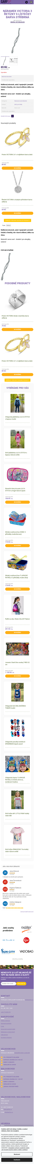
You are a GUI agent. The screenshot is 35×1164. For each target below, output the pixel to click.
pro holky (19, 104)
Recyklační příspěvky (6, 1037)
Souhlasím (17, 1160)
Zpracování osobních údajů (8, 1029)
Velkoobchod (4, 1034)
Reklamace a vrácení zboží (8, 1032)
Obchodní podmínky (6, 1023)
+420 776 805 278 (5, 1012)
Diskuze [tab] (8, 225)
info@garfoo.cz (29, 999)
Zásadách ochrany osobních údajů (18, 1148)
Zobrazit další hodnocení (26, 911)
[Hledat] (22, 2)
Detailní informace (5, 116)
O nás (2, 1026)
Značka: (17, 22)
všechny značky (17, 959)
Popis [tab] (3, 225)
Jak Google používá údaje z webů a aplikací (14, 1150)
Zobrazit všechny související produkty (17, 220)
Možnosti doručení (6, 76)
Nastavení (17, 1154)
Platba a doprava (5, 1020)
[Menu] (31, 2)
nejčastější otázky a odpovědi (22, 1052)
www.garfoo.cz (8, 1109)
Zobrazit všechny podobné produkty (17, 380)
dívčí (15, 104)
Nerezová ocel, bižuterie (20, 101)
